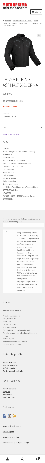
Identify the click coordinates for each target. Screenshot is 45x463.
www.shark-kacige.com (12, 426)
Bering (21, 23)
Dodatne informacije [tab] (11, 134)
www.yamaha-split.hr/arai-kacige (16, 442)
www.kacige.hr (8, 431)
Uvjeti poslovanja (9, 397)
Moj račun (7, 459)
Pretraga (22, 459)
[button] (39, 35)
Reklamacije (7, 394)
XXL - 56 (27, 23)
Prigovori (6, 391)
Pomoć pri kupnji (9, 362)
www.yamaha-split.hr (11, 437)
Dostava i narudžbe (10, 365)
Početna (8, 21)
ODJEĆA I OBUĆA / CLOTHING (22, 21)
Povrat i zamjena (9, 389)
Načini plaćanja (9, 368)
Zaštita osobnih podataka (13, 371)
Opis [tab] (4, 127)
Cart (34, 457)
